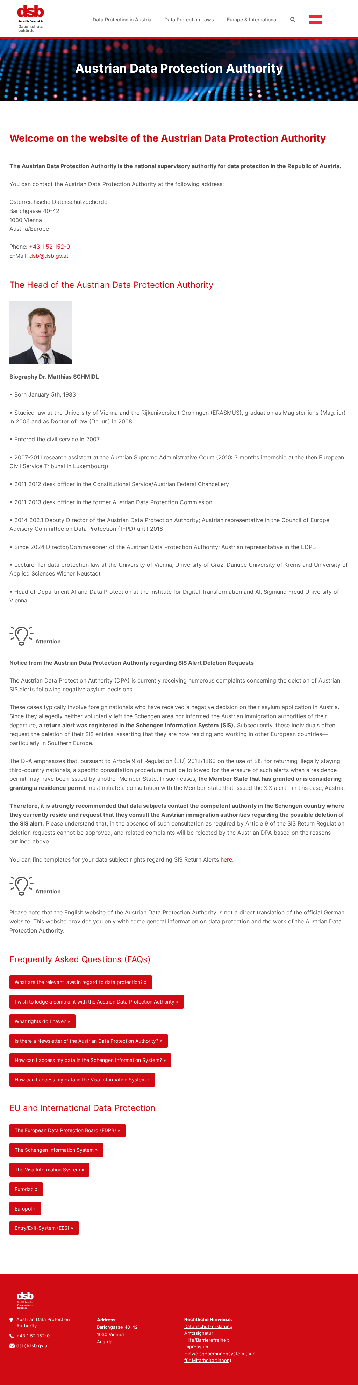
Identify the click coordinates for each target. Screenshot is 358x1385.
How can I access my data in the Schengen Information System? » (90, 1060)
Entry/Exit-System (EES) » (44, 1228)
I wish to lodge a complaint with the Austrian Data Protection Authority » (97, 1002)
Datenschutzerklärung (208, 1326)
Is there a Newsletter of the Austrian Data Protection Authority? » (89, 1041)
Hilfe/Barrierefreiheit (206, 1340)
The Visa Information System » (49, 1169)
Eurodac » (26, 1189)
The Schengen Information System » (56, 1150)
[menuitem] (123, 19)
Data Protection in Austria (122, 19)
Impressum (196, 1346)
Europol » (25, 1209)
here (226, 859)
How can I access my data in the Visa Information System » (82, 1080)
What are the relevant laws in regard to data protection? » (81, 982)
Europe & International (252, 19)
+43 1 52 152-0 (49, 246)
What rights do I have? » (42, 1021)
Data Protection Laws (189, 19)
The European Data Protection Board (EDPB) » (67, 1130)
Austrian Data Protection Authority (30, 19)
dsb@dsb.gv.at (49, 255)
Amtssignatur (198, 1333)
